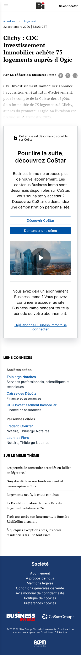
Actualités (9, 21)
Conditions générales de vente (40, 588)
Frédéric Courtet (20, 426)
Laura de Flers (18, 438)
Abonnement (40, 573)
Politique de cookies (40, 598)
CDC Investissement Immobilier (31, 405)
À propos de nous (40, 578)
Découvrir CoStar (40, 220)
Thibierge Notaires (21, 377)
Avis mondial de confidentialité (40, 593)
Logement (30, 21)
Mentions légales (40, 583)
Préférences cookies (40, 603)
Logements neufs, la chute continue (33, 494)
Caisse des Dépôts (22, 393)
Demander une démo (40, 231)
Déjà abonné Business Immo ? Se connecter (41, 327)
